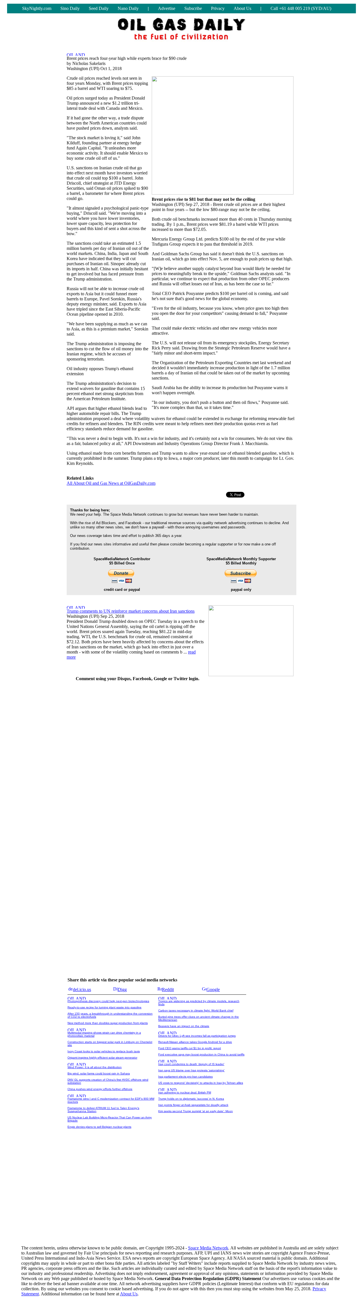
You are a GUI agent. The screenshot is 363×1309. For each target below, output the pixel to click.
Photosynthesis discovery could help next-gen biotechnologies (108, 1001)
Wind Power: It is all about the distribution (94, 1067)
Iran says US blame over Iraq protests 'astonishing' (191, 1070)
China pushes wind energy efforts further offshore (99, 1089)
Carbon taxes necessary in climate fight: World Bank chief (195, 1010)
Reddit (168, 989)
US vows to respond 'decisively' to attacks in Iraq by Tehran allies (200, 1082)
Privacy (218, 8)
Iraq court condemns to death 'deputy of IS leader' (191, 1064)
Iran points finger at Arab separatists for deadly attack (193, 1104)
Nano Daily (128, 8)
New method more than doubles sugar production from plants (107, 1023)
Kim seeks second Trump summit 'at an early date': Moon (195, 1111)
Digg (122, 989)
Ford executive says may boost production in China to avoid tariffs (201, 1054)
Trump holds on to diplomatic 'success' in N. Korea (191, 1098)
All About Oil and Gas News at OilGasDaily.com (111, 483)
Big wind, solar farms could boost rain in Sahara (98, 1073)
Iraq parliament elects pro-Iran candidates (185, 1076)
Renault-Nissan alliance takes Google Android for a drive (195, 1042)
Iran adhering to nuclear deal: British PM (184, 1092)
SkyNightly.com (36, 8)
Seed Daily (99, 8)
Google (213, 989)
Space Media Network (208, 1247)
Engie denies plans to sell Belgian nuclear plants (99, 1126)
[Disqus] (137, 757)
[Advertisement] (253, 771)
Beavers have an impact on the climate (183, 1026)
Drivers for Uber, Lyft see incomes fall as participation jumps (197, 1035)
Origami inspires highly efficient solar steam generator (102, 1057)
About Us (242, 8)
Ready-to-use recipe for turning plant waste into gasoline (104, 1007)
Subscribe (193, 8)
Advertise (166, 8)
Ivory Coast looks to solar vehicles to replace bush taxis (103, 1051)
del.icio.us (82, 989)
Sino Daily (70, 8)
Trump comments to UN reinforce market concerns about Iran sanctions (131, 611)
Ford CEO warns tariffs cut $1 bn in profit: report (189, 1048)
